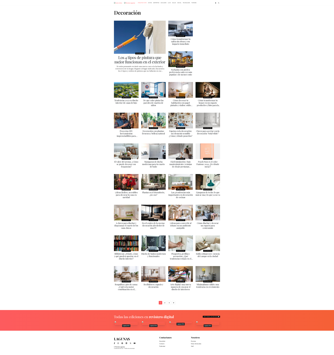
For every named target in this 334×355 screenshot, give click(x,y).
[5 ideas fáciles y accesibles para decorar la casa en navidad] (126, 182)
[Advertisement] (208, 47)
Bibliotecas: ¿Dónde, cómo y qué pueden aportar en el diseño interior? (126, 256)
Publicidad (162, 346)
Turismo (193, 2)
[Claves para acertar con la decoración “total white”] (208, 120)
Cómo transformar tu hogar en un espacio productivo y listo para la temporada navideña (208, 104)
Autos (150, 2)
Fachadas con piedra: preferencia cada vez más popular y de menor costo (180, 72)
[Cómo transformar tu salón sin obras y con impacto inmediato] (180, 28)
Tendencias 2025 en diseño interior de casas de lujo (126, 101)
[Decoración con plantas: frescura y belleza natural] (153, 120)
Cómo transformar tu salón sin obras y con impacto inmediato (180, 41)
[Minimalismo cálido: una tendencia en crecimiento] (208, 274)
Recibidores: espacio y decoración (153, 285)
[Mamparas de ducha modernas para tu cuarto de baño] (153, 151)
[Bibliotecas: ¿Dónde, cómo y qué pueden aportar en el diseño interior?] (126, 243)
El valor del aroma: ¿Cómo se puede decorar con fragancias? (126, 164)
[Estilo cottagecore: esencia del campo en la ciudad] (208, 243)
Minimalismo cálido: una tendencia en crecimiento (207, 285)
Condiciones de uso (118, 348)
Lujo (169, 2)
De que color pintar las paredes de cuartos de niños (153, 103)
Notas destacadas (196, 343)
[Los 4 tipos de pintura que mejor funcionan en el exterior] (140, 37)
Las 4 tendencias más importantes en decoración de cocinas (180, 195)
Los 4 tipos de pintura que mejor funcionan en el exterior (139, 59)
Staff (192, 346)
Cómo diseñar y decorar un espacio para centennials (208, 225)
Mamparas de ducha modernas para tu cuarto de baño (153, 164)
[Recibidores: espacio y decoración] (153, 274)
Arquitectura (142, 2)
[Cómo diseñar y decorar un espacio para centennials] (208, 212)
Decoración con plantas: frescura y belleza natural (153, 132)
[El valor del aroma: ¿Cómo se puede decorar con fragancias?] (126, 151)
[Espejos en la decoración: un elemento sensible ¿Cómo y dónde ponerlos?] (180, 120)
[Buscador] (218, 3)
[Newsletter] (216, 3)
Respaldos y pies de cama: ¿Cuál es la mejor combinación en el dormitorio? (126, 288)
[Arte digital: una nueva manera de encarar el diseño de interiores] (180, 274)
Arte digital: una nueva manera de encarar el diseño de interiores (180, 287)
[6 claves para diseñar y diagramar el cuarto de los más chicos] (126, 212)
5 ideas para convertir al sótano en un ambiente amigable (180, 225)
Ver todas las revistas (211, 316)
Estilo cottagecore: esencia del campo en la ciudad (208, 255)
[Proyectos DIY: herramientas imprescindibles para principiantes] (126, 120)
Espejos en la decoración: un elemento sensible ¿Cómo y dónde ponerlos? (180, 133)
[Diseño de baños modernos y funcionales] (153, 243)
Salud (174, 2)
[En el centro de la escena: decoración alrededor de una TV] (153, 212)
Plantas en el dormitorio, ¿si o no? (153, 193)
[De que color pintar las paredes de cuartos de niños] (153, 90)
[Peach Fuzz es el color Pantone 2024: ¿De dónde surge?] (208, 151)
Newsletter (162, 341)
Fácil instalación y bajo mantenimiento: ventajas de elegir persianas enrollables (180, 165)
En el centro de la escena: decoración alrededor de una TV (153, 225)
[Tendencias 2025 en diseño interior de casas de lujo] (126, 90)
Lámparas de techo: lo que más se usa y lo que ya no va (208, 193)
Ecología (163, 2)
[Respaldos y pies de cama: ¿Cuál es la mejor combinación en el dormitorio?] (126, 274)
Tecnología (186, 2)
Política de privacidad (129, 348)
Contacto (161, 343)
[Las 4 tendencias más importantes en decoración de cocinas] (180, 182)
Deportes (156, 2)
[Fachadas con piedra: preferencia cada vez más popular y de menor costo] (180, 59)
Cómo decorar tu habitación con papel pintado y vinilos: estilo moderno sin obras (180, 104)
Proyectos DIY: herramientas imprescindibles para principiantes (126, 135)
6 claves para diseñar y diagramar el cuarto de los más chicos (126, 225)
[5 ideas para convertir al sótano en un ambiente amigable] (180, 212)
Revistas (193, 341)
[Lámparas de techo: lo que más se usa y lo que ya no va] (208, 182)
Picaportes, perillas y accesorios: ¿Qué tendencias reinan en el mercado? (180, 257)
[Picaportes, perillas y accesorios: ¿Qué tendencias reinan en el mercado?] (180, 243)
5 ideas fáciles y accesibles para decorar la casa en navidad (126, 195)
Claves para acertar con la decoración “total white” (207, 132)
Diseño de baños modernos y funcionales (153, 255)
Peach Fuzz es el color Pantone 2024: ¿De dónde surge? (207, 164)
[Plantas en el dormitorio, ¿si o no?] (153, 182)
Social (179, 2)
